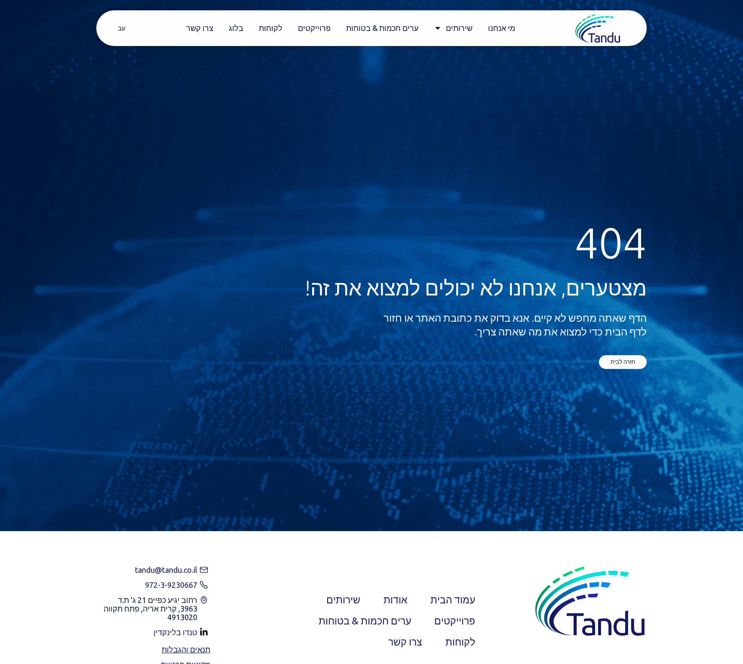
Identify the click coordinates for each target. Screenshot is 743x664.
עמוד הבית (452, 599)
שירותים (459, 28)
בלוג (236, 28)
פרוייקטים (314, 28)
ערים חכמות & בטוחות (382, 28)
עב (122, 28)
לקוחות (270, 28)
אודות (395, 599)
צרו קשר (199, 28)
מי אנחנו (501, 28)
